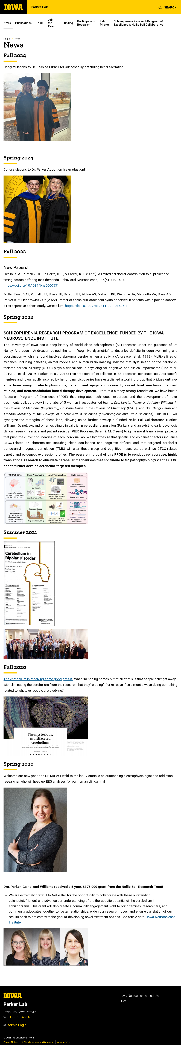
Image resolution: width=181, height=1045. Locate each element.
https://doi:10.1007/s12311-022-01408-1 (96, 306)
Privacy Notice (11, 1042)
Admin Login (17, 1025)
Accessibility (63, 1042)
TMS (124, 1001)
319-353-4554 (19, 1017)
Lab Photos (105, 23)
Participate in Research (86, 23)
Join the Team (51, 23)
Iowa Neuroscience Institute (140, 996)
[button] (167, 7)
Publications (23, 23)
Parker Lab (39, 7)
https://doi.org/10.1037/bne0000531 (31, 285)
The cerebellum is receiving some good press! (38, 679)
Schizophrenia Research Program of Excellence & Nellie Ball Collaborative (139, 23)
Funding (68, 23)
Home (7, 38)
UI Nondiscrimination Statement (38, 1042)
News (7, 23)
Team (39, 23)
